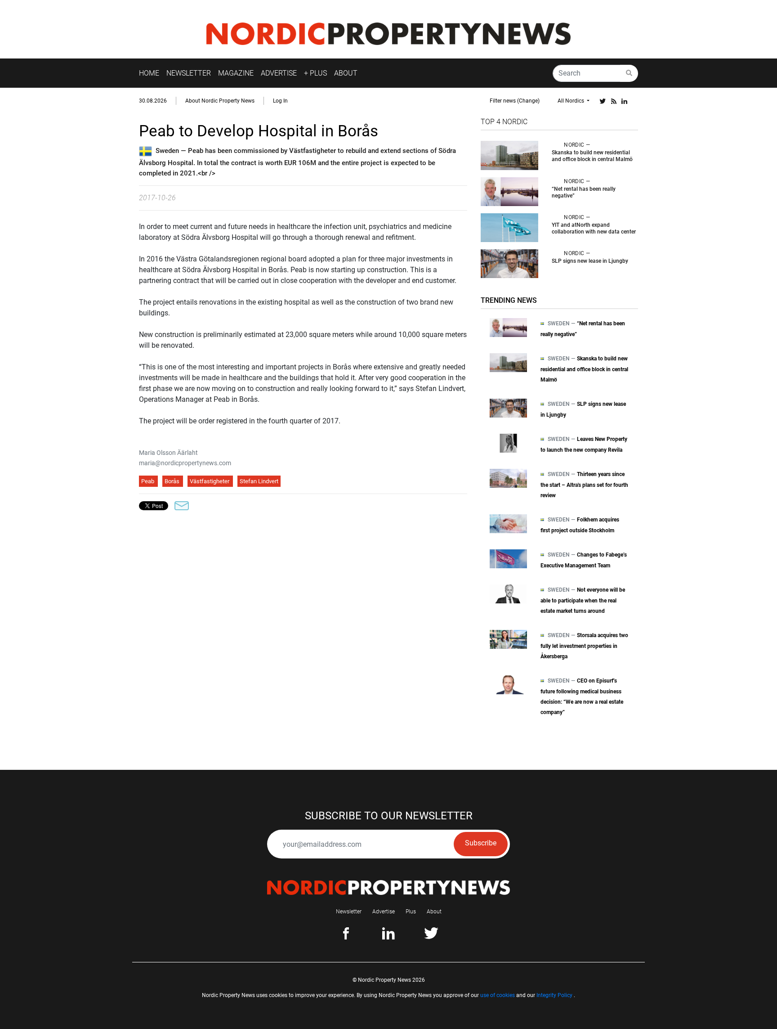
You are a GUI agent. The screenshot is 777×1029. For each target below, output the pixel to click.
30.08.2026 (153, 101)
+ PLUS (315, 73)
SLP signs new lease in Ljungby (590, 261)
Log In (280, 101)
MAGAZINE (236, 73)
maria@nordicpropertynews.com (185, 463)
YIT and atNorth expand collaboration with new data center (594, 228)
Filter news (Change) (515, 101)
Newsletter (349, 911)
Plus (411, 911)
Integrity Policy (554, 995)
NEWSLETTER (188, 73)
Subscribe (480, 843)
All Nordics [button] (571, 101)
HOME (149, 73)
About (434, 911)
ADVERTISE (279, 73)
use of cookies (497, 995)
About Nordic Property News (220, 101)
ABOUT (345, 73)
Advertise (383, 911)
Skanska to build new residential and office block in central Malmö (592, 155)
